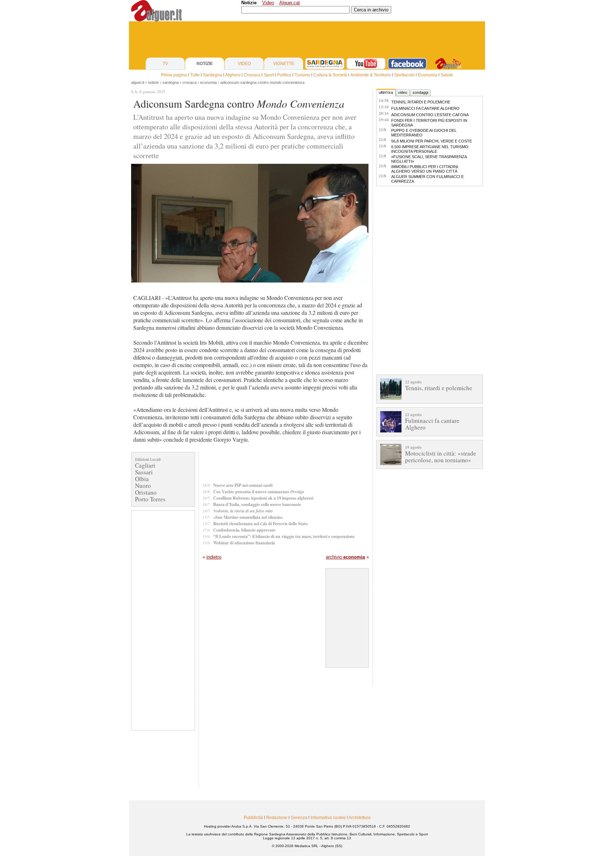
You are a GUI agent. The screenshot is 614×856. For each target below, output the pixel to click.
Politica (284, 74)
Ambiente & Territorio (370, 74)
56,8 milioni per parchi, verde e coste (431, 141)
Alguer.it (137, 82)
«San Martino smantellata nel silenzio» (248, 517)
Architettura (360, 817)
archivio (345, 557)
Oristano (146, 492)
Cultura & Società (330, 74)
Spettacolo (404, 74)
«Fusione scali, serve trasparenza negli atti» (429, 159)
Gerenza (299, 817)
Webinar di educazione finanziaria (244, 543)
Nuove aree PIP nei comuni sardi (243, 485)
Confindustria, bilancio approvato (244, 530)
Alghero (233, 74)
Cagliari (145, 465)
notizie (153, 82)
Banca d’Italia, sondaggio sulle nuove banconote (257, 504)
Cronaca (252, 74)
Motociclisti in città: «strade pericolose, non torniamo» (440, 456)
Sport (269, 74)
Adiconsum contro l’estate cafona (430, 115)
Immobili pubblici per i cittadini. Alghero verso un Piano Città (425, 169)
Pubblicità (253, 817)
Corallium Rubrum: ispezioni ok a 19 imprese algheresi (263, 498)
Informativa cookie (328, 817)
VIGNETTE (283, 63)
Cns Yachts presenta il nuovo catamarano (258, 492)
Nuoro (143, 485)
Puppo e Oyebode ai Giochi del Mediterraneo (424, 132)
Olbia (142, 479)
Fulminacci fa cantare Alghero (425, 108)
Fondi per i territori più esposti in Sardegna (429, 122)
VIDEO (244, 63)
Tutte (195, 74)
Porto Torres (150, 499)
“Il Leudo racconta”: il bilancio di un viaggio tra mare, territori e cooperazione (284, 536)
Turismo (302, 74)
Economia (427, 74)
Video (268, 2)
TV (165, 63)
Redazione (276, 817)
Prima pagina (174, 74)
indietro (213, 557)
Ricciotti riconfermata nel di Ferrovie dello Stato (260, 524)
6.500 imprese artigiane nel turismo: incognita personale (430, 149)
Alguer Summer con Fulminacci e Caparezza (427, 178)
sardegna (170, 82)
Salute (447, 74)
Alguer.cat (289, 2)
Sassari (144, 472)
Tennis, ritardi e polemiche (420, 102)
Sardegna (212, 74)
